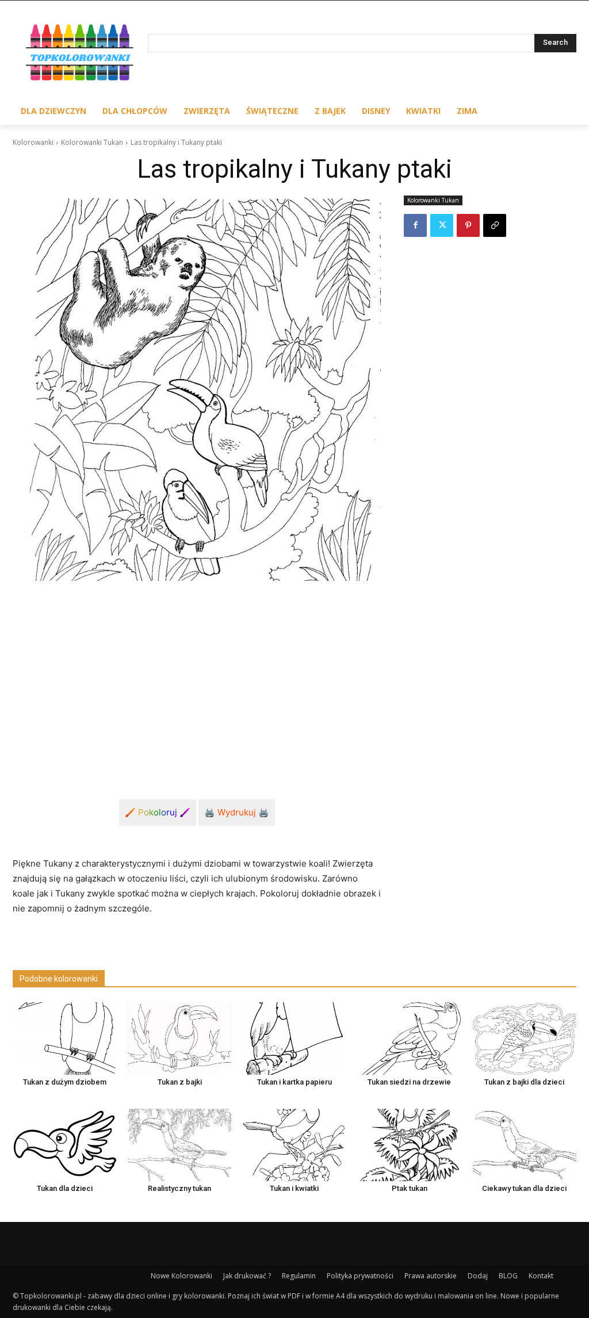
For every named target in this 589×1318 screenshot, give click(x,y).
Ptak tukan (409, 1188)
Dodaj (478, 1276)
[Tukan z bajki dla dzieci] (524, 1038)
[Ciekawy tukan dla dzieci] (524, 1145)
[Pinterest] (468, 225)
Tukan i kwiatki (294, 1188)
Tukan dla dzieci (65, 1188)
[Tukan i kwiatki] (294, 1145)
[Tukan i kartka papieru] (294, 1038)
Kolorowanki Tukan (92, 142)
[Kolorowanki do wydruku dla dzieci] (80, 54)
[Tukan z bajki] (179, 1038)
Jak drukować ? (247, 1276)
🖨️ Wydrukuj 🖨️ (236, 812)
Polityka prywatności (360, 1276)
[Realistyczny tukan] (179, 1145)
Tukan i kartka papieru (294, 1082)
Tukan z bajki (180, 1082)
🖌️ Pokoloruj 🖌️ (157, 812)
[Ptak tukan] (409, 1145)
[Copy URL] (494, 225)
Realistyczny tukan (179, 1188)
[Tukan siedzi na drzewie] (409, 1038)
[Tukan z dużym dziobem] (64, 1038)
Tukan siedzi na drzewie (409, 1082)
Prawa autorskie (430, 1276)
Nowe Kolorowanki (181, 1276)
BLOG (508, 1276)
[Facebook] (415, 225)
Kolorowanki (33, 142)
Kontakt (541, 1276)
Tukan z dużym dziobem (64, 1082)
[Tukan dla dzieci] (64, 1145)
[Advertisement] (197, 676)
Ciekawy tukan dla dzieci (524, 1188)
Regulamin (299, 1276)
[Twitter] (441, 225)
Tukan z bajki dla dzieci (524, 1082)
